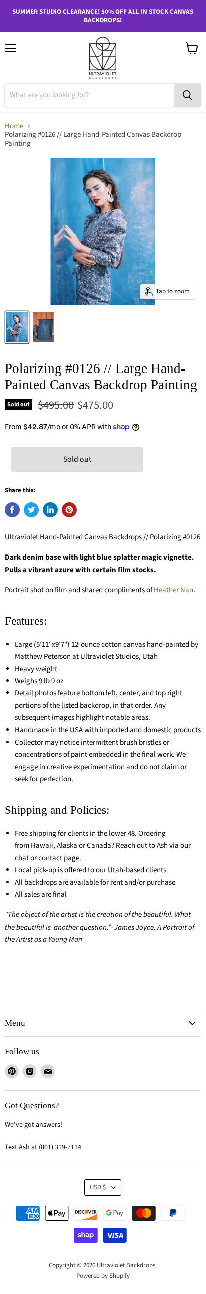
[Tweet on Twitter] (31, 509)
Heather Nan (173, 590)
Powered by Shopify (103, 1275)
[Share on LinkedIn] (50, 509)
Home (14, 126)
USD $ (98, 1187)
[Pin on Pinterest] (69, 509)
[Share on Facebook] (12, 509)
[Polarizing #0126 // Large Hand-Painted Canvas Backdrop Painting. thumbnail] (17, 327)
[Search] (187, 95)
